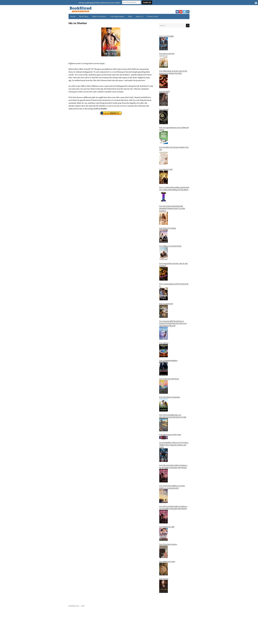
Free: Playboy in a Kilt (166, 527)
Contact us (169, 606)
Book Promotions (99, 16)
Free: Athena (163, 343)
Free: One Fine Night (166, 36)
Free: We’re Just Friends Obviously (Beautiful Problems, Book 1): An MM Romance (172, 208)
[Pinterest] (180, 11)
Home (72, 16)
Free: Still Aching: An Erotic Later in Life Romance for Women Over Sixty (173, 72)
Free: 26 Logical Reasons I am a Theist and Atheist (174, 129)
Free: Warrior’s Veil (165, 169)
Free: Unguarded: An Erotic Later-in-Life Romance (173, 265)
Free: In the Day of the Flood (169, 379)
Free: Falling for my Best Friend (170, 246)
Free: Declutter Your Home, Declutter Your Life (174, 148)
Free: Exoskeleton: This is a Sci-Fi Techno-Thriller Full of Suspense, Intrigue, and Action (174, 445)
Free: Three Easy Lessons (168, 544)
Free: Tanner (163, 579)
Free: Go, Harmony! (166, 304)
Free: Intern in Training (167, 228)
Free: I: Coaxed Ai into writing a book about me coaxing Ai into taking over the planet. (174, 188)
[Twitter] (184, 11)
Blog (130, 16)
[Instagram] (187, 11)
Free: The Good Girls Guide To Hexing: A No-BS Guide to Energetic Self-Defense (173, 466)
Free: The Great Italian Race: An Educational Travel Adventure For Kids (172, 416)
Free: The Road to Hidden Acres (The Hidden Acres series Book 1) (172, 487)
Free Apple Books (117, 16)
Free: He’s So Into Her (166, 54)
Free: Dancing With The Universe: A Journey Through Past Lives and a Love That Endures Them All (173, 323)
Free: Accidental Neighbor (168, 360)
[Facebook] (177, 11)
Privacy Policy (152, 16)
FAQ (176, 606)
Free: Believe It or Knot (167, 561)
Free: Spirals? (164, 109)
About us (139, 16)
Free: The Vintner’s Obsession (169, 397)
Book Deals (83, 16)
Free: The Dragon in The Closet (170, 435)
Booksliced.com (74, 606)
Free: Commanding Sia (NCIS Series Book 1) (173, 285)
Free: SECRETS (164, 91)
